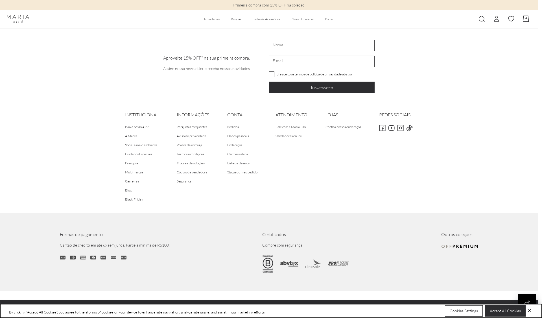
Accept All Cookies (505, 310)
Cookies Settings (464, 310)
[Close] (529, 310)
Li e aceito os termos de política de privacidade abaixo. (314, 74)
